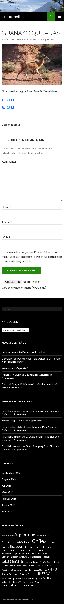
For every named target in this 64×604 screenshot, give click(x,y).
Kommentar (10, 161)
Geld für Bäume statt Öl (30, 553)
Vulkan (48, 578)
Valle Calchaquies (10, 578)
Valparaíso (22, 578)
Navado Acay (33, 566)
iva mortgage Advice (13, 420)
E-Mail (7, 222)
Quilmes (43, 570)
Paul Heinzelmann (11, 436)
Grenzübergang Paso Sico (39, 557)
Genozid (45, 553)
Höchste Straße (39, 562)
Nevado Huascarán (47, 566)
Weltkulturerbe (26, 582)
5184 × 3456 (22, 39)
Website (7, 237)
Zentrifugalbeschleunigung (14, 585)
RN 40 (52, 569)
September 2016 (11, 472)
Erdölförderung (38, 550)
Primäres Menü (59, 16)
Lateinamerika (12, 17)
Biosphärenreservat (11, 542)
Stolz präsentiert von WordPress (17, 599)
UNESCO (43, 573)
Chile (38, 541)
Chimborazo (49, 542)
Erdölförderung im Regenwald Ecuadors (24, 352)
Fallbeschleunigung (11, 553)
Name (6, 207)
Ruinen (5, 574)
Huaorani (27, 562)
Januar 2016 (8, 504)
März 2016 (7, 492)
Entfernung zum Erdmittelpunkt (37, 547)
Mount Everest (8, 566)
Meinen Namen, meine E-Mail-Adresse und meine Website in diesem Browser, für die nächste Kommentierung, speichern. (32, 257)
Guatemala (12, 561)
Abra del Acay (8, 535)
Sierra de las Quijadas (42, 39)
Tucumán (32, 574)
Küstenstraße (53, 562)
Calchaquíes (25, 542)
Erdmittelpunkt (8, 550)
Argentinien (35, 420)
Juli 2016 (7, 485)
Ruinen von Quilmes (18, 574)
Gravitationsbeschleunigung (14, 557)
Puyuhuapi (34, 570)
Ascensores (43, 535)
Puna (26, 570)
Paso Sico (5, 570)
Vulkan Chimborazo (10, 582)
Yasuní (37, 582)
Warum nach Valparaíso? (15, 368)
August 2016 (9, 479)
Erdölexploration (23, 550)
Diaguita (5, 547)
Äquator (31, 585)
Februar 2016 (9, 498)
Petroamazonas (16, 570)
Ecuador (16, 546)
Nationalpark (21, 566)
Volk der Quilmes (35, 578)
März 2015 (7, 511)
